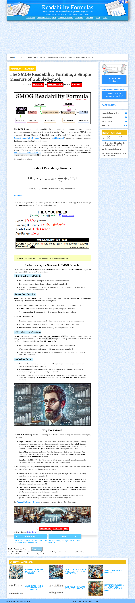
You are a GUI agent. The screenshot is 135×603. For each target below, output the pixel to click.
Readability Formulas (67, 7)
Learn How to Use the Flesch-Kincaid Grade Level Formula (114, 154)
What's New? (30, 18)
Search (105, 18)
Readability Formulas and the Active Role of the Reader (114, 138)
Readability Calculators (65, 18)
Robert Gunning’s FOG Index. (26, 138)
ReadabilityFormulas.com (14, 601)
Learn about (79, 18)
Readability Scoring (77, 601)
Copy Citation (37, 549)
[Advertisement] (67, 36)
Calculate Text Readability (114, 79)
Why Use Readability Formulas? (112, 149)
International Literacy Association (27, 153)
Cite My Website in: (15, 549)
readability (57, 529)
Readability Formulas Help (22, 69)
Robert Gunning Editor (92, 601)
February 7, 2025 (55, 84)
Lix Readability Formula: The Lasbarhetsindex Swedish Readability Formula (95, 588)
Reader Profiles (107, 121)
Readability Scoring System (46, 18)
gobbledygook (58, 138)
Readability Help (107, 117)
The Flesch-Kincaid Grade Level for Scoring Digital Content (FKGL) (113, 144)
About (98, 18)
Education (89, 18)
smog (66, 529)
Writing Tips (105, 125)
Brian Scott (38, 84)
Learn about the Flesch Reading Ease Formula (56, 588)
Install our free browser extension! (114, 94)
